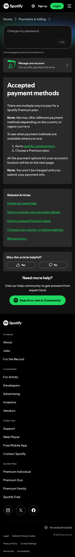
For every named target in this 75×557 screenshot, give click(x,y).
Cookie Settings (28, 543)
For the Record (13, 359)
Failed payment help (22, 203)
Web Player (11, 437)
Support (9, 428)
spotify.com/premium (39, 146)
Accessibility (23, 551)
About (7, 342)
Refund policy (17, 238)
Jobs (6, 350)
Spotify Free (11, 497)
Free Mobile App (15, 445)
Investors (9, 402)
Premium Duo (13, 480)
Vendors (9, 410)
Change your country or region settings (35, 229)
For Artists (10, 377)
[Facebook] (33, 510)
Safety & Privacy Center (23, 536)
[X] (21, 510)
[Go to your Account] (66, 65)
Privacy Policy (10, 543)
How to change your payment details (33, 212)
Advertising (11, 394)
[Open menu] (69, 6)
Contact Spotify (14, 453)
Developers (11, 385)
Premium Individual (17, 471)
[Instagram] (8, 510)
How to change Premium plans (29, 221)
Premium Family (14, 488)
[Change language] (33, 6)
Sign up (42, 6)
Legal (6, 536)
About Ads (8, 551)
